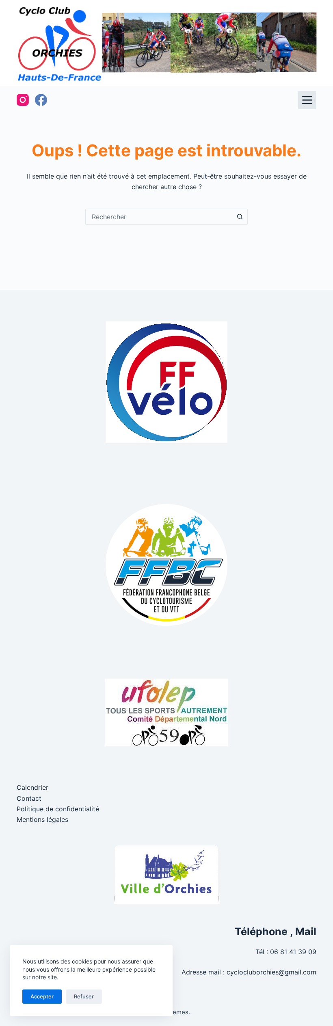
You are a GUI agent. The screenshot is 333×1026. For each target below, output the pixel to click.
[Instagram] (23, 100)
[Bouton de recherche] (239, 216)
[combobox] (159, 217)
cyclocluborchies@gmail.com (271, 972)
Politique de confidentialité (58, 809)
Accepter (42, 996)
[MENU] (307, 100)
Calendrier (32, 787)
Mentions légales (42, 819)
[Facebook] (41, 100)
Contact (29, 798)
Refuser (84, 996)
